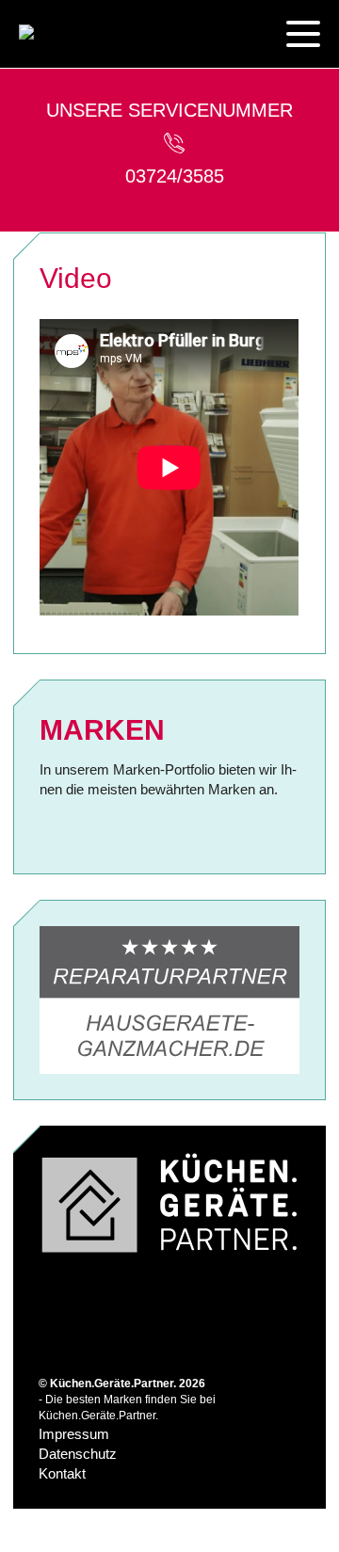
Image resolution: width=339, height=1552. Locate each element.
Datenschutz (78, 1454)
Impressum (74, 1434)
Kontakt (62, 1473)
